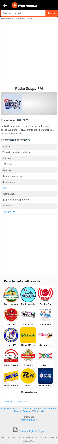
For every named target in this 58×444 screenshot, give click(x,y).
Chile (35, 408)
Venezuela (38, 411)
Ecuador (27, 411)
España (43, 408)
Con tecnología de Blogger (31, 431)
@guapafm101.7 (10, 211)
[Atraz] (5, 6)
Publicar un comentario (16, 401)
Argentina (6, 408)
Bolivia (16, 408)
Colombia (26, 408)
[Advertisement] (29, 56)
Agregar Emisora (29, 419)
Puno (5, 187)
